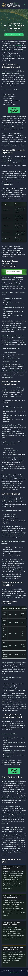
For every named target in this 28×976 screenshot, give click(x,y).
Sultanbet (18, 45)
